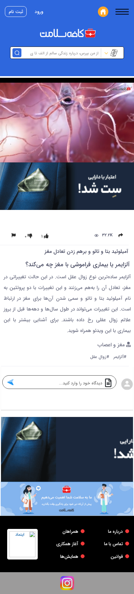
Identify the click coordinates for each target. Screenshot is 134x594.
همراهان (70, 531)
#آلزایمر (120, 357)
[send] (10, 382)
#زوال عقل (99, 357)
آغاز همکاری (67, 543)
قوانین (117, 556)
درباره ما (115, 531)
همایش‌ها (69, 556)
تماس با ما (113, 543)
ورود (39, 11)
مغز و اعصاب (112, 345)
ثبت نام (16, 11)
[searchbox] (60, 53)
